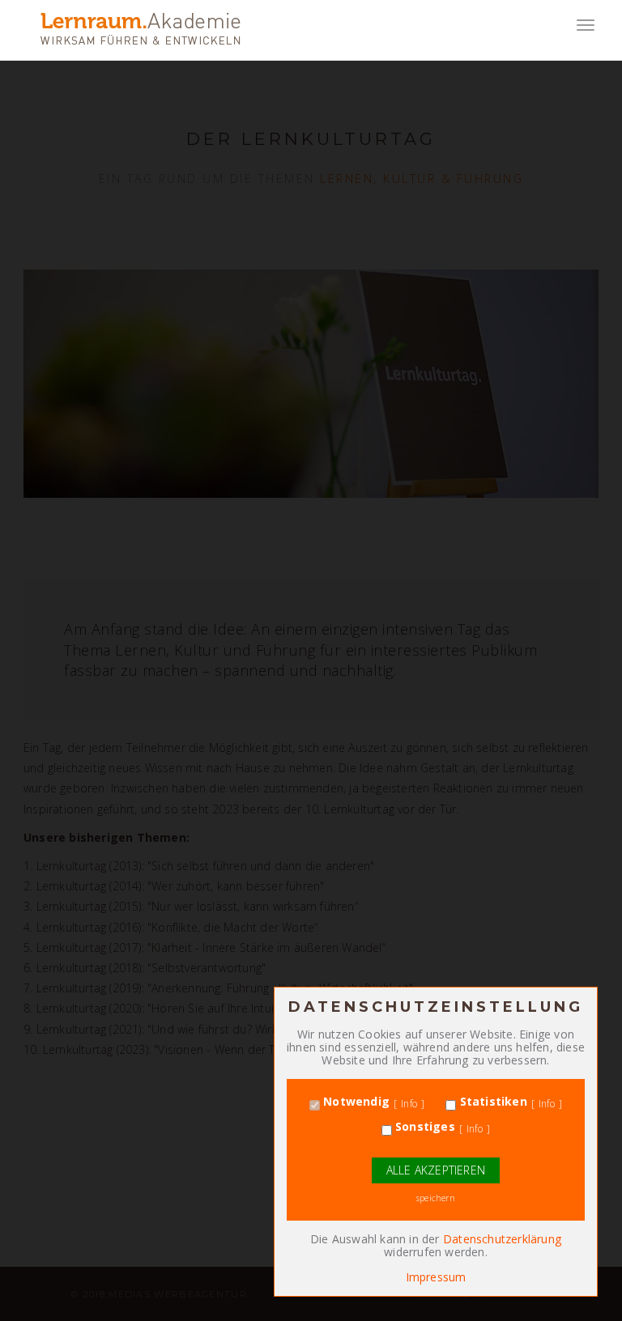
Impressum (436, 1277)
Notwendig (355, 1101)
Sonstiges (423, 1126)
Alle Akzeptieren (435, 1170)
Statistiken (491, 1101)
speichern (435, 1198)
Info (409, 1104)
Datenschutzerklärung (502, 1239)
